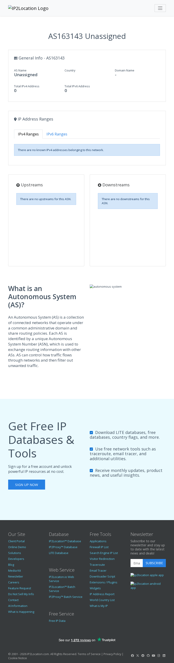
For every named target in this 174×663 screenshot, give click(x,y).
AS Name (20, 70)
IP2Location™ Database (65, 541)
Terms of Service (89, 654)
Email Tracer (98, 570)
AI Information (17, 606)
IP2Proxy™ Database (63, 547)
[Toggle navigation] (160, 8)
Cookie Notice (17, 658)
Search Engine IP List (104, 553)
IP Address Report (102, 594)
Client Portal (16, 541)
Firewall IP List (99, 547)
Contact (13, 600)
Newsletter (15, 576)
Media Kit (14, 570)
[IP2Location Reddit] (143, 656)
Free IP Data (57, 621)
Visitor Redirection (102, 559)
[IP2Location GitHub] (148, 656)
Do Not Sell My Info (21, 594)
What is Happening (21, 612)
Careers (13, 582)
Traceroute (97, 565)
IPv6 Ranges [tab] (56, 134)
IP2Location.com (38, 654)
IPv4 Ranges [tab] (28, 134)
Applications (98, 541)
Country (70, 70)
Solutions (14, 553)
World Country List (102, 600)
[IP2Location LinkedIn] (164, 656)
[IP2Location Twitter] (137, 656)
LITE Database (58, 553)
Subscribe (154, 563)
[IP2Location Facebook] (132, 656)
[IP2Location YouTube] (153, 656)
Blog (11, 565)
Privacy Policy (112, 654)
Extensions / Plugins (103, 582)
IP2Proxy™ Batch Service (65, 597)
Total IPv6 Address (77, 86)
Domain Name (124, 70)
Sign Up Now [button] (26, 484)
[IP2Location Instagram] (158, 656)
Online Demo (17, 547)
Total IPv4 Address (26, 86)
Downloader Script (102, 576)
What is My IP (99, 606)
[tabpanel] (87, 150)
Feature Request (19, 588)
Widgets (95, 588)
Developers (16, 559)
